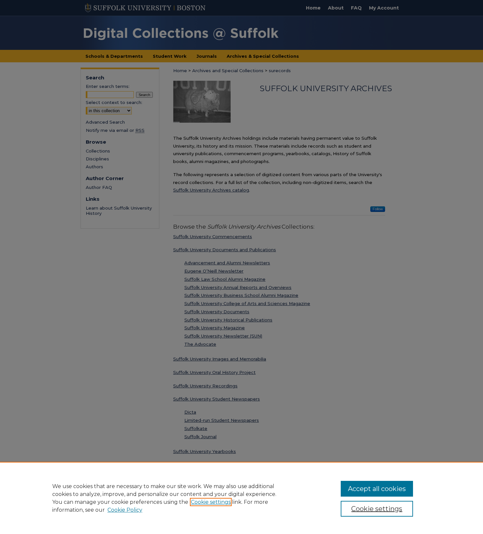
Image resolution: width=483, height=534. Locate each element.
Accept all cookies (377, 489)
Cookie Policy (124, 510)
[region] (241, 498)
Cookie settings (211, 502)
